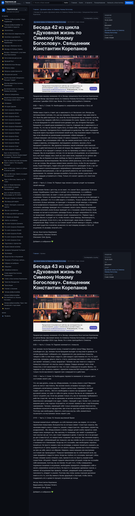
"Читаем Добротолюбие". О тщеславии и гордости (13, 26)
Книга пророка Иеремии (13, 129)
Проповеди (8, 253)
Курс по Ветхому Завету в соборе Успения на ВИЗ (15, 169)
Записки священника (12, 94)
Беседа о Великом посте (13, 46)
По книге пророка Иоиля (13, 230)
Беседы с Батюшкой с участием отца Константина (15, 53)
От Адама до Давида (12, 217)
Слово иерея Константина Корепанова (13, 274)
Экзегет (7, 308)
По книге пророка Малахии (14, 237)
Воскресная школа (11, 74)
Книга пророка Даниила (13, 120)
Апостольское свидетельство (15, 33)
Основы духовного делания (14, 213)
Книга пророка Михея (12, 143)
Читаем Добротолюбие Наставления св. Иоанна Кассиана (12, 297)
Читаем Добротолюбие (12, 292)
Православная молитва (12, 246)
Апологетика (9, 30)
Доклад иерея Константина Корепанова (13, 84)
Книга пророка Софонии (13, 149)
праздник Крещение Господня (15, 250)
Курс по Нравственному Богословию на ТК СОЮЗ (12, 194)
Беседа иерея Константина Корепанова (13, 41)
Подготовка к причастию (13, 243)
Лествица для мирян (12, 201)
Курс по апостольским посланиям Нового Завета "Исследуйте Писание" (15, 163)
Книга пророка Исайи (12, 139)
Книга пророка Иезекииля (13, 126)
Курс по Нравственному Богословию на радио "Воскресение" (12, 187)
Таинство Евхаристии (12, 282)
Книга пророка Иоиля (12, 133)
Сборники (8, 266)
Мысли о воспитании (11, 210)
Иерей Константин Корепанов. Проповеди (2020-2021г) (14, 99)
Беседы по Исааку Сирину (14, 49)
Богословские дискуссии (13, 58)
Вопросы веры (10, 68)
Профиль (6, 316)
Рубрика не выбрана (12, 263)
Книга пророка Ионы (12, 136)
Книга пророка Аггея (12, 113)
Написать (129, 2)
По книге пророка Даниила (14, 223)
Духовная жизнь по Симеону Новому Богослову (14, 90)
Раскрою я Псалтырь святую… (15, 260)
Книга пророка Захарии (13, 123)
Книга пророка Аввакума (13, 110)
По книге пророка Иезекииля (14, 227)
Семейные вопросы (11, 270)
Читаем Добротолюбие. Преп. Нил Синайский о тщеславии (15, 304)
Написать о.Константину (115, 2)
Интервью (8, 103)
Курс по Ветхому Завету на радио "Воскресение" (15, 175)
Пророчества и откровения (14, 256)
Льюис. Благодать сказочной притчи (14, 206)
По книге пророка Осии (12, 240)
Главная (74, 2)
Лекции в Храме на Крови (13, 198)
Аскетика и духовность (12, 37)
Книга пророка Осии (11, 146)
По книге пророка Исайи (13, 233)
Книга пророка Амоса (12, 116)
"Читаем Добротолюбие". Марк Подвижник (14, 20)
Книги (81, 2)
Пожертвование (99, 2)
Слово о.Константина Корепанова (16, 279)
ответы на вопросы (11, 220)
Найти (66, 2)
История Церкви (10, 106)
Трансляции (9, 285)
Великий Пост (9, 61)
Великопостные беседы (13, 64)
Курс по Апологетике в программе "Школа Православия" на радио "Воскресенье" (15, 155)
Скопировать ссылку (91, 18)
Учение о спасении (11, 288)
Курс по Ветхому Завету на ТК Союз (14, 180)
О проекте (88, 2)
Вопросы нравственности (13, 71)
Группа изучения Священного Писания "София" (14, 79)
